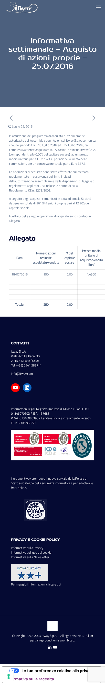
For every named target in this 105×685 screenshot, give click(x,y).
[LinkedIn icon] (50, 647)
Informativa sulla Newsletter (30, 557)
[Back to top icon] (52, 626)
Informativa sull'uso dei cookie (31, 552)
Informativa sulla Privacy (27, 547)
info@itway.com (22, 373)
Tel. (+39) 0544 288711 (26, 365)
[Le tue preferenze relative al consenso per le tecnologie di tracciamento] (8, 676)
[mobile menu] (98, 7)
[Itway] (23, 7)
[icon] (55, 647)
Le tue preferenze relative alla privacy (57, 670)
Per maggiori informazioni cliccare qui (36, 584)
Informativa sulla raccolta (30, 678)
